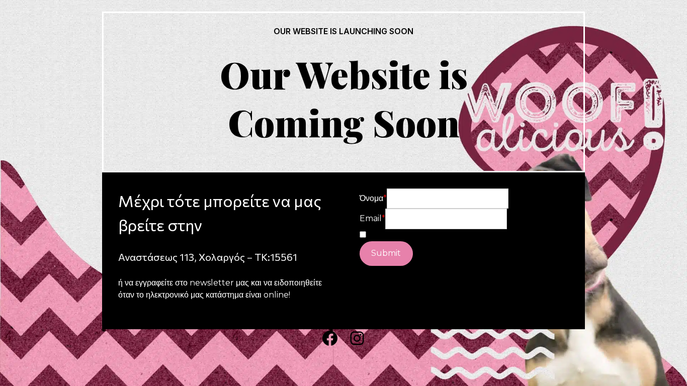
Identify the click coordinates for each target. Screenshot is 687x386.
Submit (386, 253)
